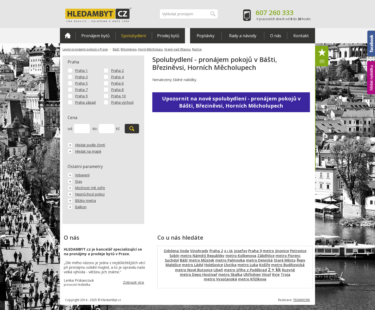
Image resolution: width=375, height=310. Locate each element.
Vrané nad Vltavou (177, 49)
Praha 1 (81, 70)
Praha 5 (81, 83)
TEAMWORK (301, 300)
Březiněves (128, 49)
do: (94, 128)
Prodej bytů (168, 35)
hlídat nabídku (371, 68)
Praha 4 (117, 76)
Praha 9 (81, 96)
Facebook (371, 33)
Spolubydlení (133, 35)
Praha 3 (81, 76)
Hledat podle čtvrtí (90, 145)
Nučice (197, 49)
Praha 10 (118, 96)
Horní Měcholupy (150, 49)
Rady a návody (242, 35)
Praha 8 (117, 89)
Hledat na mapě (88, 151)
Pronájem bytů (95, 35)
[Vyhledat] (132, 128)
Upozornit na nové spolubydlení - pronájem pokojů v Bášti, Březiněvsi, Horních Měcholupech (231, 102)
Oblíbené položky (322, 61)
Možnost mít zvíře (90, 187)
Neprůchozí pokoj (90, 194)
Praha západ (85, 102)
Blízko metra (85, 200)
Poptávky (206, 35)
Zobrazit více (133, 282)
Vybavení (82, 175)
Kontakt (301, 35)
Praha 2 (117, 70)
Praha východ (122, 102)
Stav (78, 181)
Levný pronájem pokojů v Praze (85, 49)
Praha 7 (81, 89)
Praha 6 (117, 83)
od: (70, 128)
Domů (68, 35)
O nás (275, 35)
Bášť (116, 49)
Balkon (80, 206)
